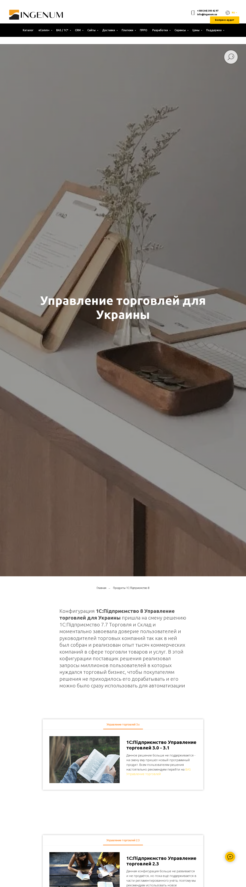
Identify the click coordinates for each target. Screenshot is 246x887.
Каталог (28, 30)
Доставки (109, 30)
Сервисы (180, 30)
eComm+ (44, 30)
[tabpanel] (123, 759)
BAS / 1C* (62, 30)
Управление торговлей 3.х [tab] (123, 724)
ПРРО (143, 30)
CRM (78, 30)
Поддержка (214, 30)
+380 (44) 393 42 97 (207, 10)
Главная (101, 587)
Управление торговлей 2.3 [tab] (123, 840)
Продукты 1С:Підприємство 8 (131, 587)
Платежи (128, 30)
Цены (196, 30)
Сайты (91, 30)
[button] (224, 20)
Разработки (160, 30)
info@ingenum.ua (207, 14)
